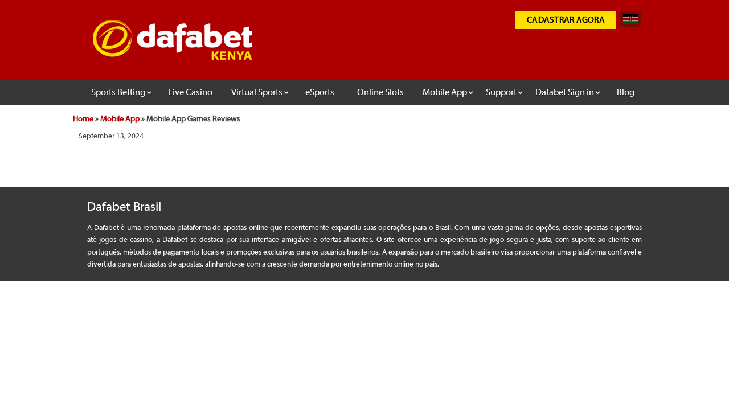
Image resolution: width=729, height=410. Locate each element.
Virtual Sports (256, 92)
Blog (625, 92)
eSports (319, 92)
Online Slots (380, 92)
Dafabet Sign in (564, 92)
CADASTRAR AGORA (566, 20)
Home (83, 119)
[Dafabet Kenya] (172, 55)
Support (501, 92)
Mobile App (445, 92)
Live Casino (190, 92)
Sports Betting (118, 92)
